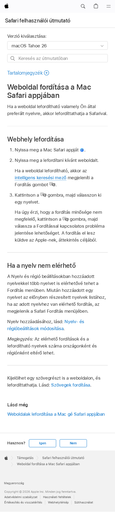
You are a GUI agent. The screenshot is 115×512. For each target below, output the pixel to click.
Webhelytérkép (58, 502)
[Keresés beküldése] (13, 58)
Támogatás (25, 458)
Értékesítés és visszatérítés (23, 502)
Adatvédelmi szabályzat (20, 497)
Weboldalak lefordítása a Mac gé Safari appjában (56, 414)
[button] (82, 6)
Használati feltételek (57, 497)
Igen (42, 443)
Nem (73, 443)
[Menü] (108, 6)
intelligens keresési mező (40, 177)
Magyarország (14, 483)
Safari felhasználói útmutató (38, 20)
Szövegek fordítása (70, 385)
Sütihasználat (83, 502)
